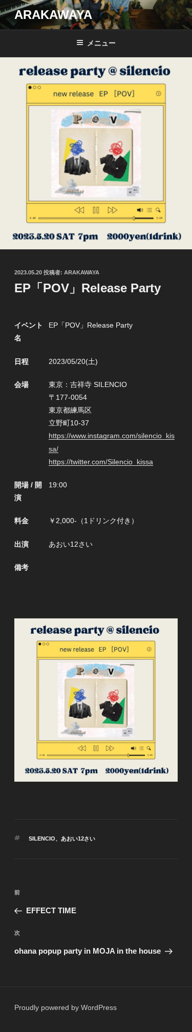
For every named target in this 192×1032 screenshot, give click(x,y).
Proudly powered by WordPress (65, 1007)
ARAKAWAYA (53, 15)
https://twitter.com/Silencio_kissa (101, 462)
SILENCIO (42, 838)
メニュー (101, 43)
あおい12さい (78, 838)
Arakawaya (81, 272)
